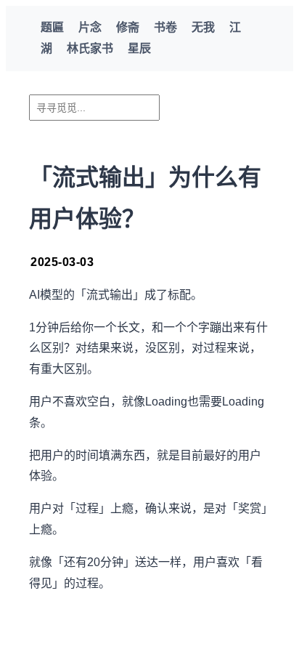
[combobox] (94, 107)
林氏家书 (90, 48)
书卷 (165, 27)
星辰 (139, 48)
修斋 (127, 27)
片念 (90, 27)
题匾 (52, 27)
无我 (203, 27)
